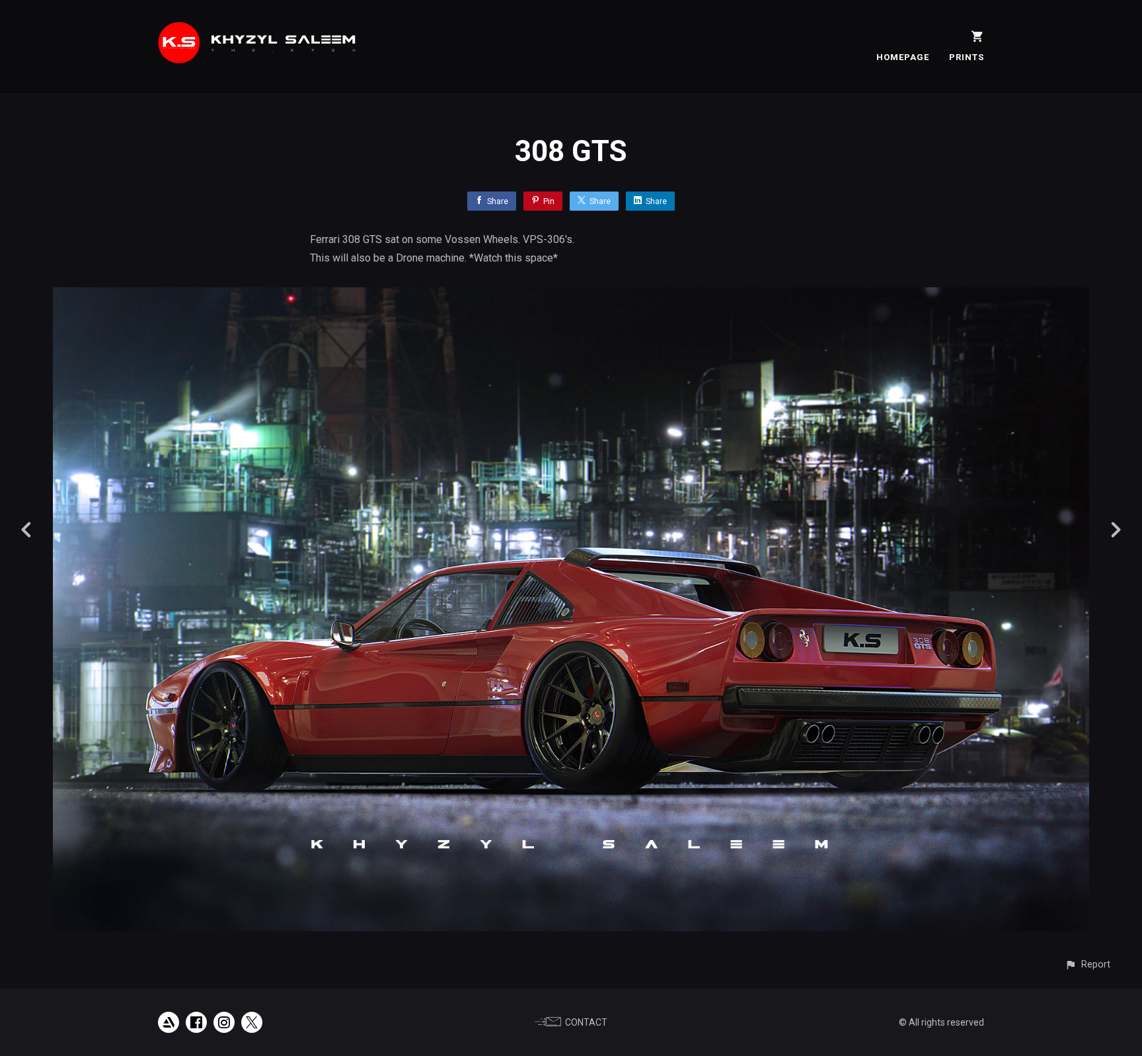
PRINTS (966, 57)
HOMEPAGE (902, 57)
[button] (1087, 964)
